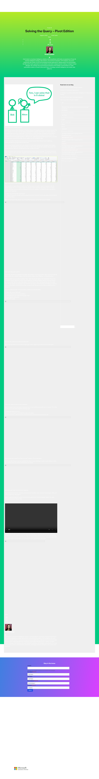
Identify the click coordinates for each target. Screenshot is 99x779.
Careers (24, 774)
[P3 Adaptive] (17, 1)
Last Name (64, 115)
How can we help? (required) (69, 158)
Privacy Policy (28, 775)
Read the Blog (3, 719)
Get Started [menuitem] (54, 0)
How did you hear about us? (69, 147)
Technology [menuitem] (34, 0)
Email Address (32, 680)
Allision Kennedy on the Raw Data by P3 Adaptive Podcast (29, 130)
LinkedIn (29, 665)
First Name (65, 110)
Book (41, 773)
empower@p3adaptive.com (18, 762)
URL (63, 102)
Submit (30, 690)
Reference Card (34, 773)
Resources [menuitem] (47, 0)
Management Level (66, 135)
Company (64, 129)
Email (63, 119)
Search (3, 10)
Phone (63, 124)
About (18, 774)
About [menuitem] (40, 0)
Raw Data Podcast (24, 773)
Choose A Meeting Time (67, 326)
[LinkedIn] (49, 57)
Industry (64, 141)
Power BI (49, 27)
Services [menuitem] (27, 0)
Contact (21, 775)
